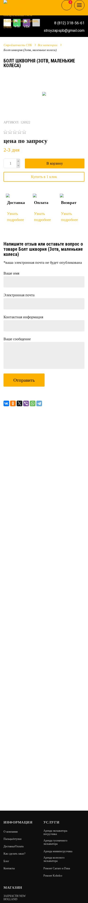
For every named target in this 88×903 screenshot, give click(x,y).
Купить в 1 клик (44, 177)
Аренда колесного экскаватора (54, 859)
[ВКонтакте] (6, 403)
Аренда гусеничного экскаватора (55, 842)
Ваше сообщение (17, 339)
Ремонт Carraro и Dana (56, 868)
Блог (6, 861)
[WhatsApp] (32, 403)
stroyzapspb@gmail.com (64, 30)
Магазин (13, 887)
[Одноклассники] (13, 403)
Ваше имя (11, 273)
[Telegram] (39, 403)
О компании (11, 831)
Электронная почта (19, 295)
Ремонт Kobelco (52, 875)
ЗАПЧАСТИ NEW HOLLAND (15, 897)
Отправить (24, 380)
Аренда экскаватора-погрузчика (55, 832)
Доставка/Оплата (13, 846)
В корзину (54, 163)
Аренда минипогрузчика (57, 851)
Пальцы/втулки (12, 839)
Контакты (9, 868)
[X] (19, 403)
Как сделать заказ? (14, 853)
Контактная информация (23, 317)
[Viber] (26, 403)
